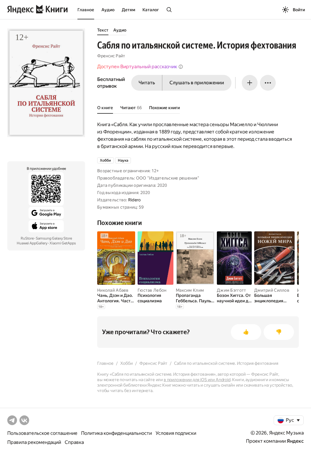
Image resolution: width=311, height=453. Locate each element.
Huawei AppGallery (32, 243)
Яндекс (295, 441)
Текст (102, 30)
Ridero (134, 199)
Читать (146, 83)
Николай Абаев (113, 290)
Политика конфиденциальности (116, 433)
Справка (74, 442)
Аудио (107, 9)
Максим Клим (190, 290)
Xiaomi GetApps (63, 243)
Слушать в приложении (196, 83)
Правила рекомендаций (34, 442)
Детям (128, 9)
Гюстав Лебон (152, 290)
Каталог (150, 9)
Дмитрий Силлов (271, 290)
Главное (85, 9)
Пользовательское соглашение (42, 433)
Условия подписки (176, 433)
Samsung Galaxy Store (54, 238)
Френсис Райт (111, 55)
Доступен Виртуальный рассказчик (137, 66)
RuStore (27, 238)
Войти (299, 9)
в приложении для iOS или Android (197, 379)
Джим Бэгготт (231, 290)
